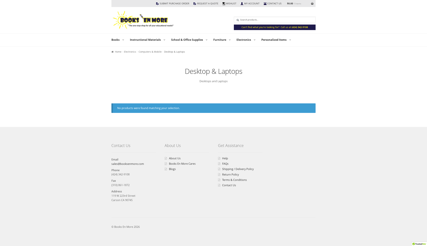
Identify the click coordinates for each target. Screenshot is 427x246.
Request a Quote (207, 3)
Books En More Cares (182, 164)
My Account (252, 3)
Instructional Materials (145, 40)
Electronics (244, 40)
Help (225, 158)
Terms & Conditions (234, 180)
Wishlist (231, 3)
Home (118, 51)
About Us (175, 158)
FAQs (225, 164)
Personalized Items (274, 40)
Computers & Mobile (150, 51)
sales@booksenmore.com (127, 164)
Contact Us (274, 3)
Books (115, 40)
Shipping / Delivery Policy (238, 169)
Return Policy (230, 174)
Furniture (219, 40)
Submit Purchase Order (174, 3)
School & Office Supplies (187, 40)
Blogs (172, 169)
